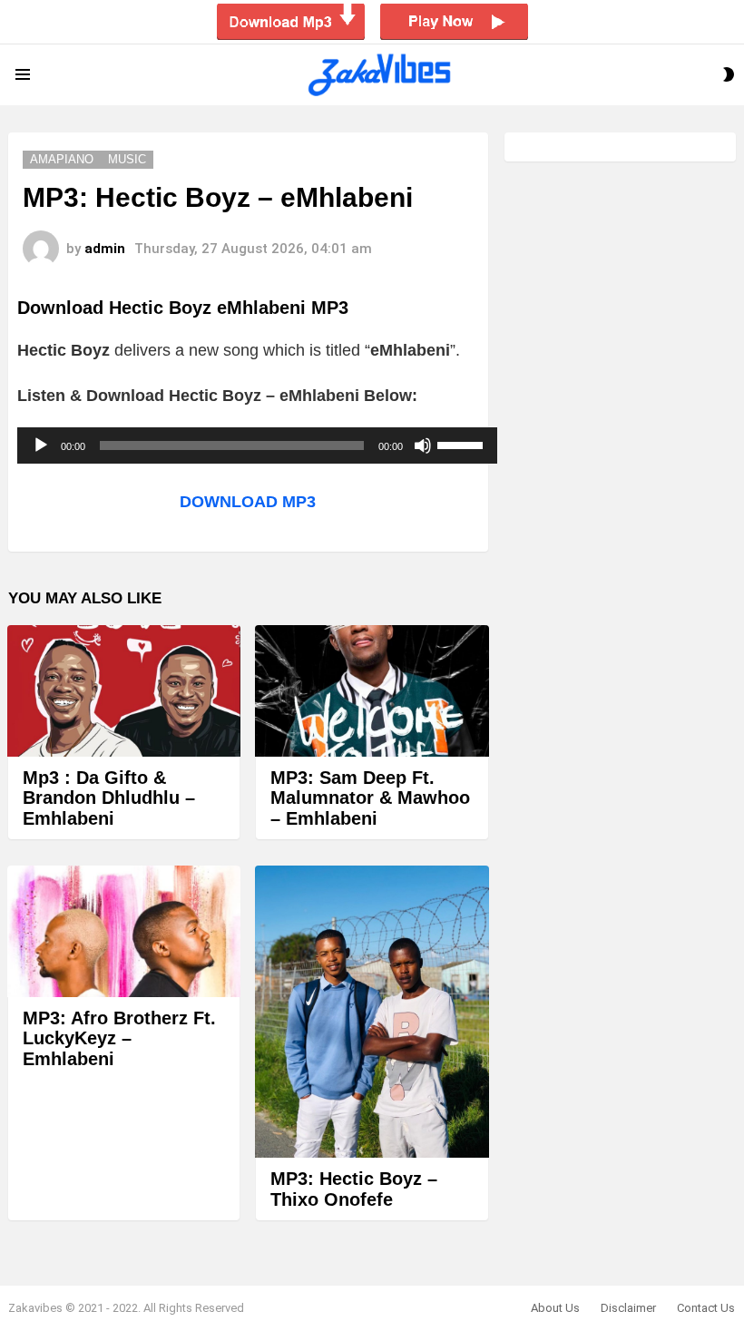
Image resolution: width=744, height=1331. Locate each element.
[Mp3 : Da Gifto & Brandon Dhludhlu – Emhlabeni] (123, 691)
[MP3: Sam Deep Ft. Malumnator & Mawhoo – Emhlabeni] (371, 691)
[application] (257, 445)
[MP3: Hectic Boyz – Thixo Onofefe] (371, 1012)
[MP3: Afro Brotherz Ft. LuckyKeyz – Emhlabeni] (123, 931)
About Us (555, 1308)
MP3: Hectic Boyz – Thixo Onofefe (353, 1189)
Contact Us (706, 1308)
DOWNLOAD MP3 (248, 502)
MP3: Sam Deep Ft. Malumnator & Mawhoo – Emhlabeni (370, 798)
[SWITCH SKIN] (728, 74)
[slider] (462, 443)
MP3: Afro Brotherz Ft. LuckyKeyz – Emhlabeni (119, 1038)
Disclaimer (628, 1308)
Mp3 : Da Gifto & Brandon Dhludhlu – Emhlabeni (109, 798)
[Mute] (423, 445)
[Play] (41, 445)
